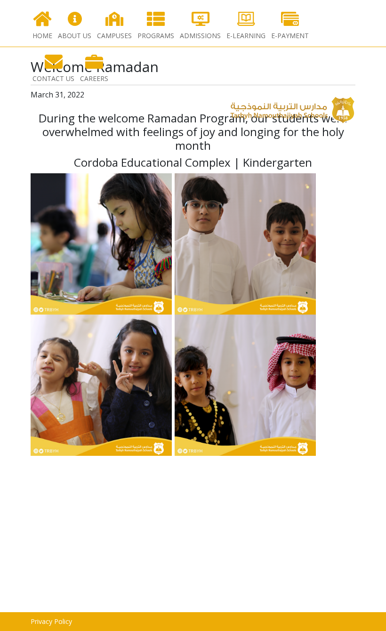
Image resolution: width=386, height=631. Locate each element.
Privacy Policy (51, 621)
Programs (155, 35)
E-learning (245, 35)
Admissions (200, 35)
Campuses (114, 35)
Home (42, 35)
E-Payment (290, 35)
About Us (74, 35)
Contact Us (53, 78)
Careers (94, 78)
